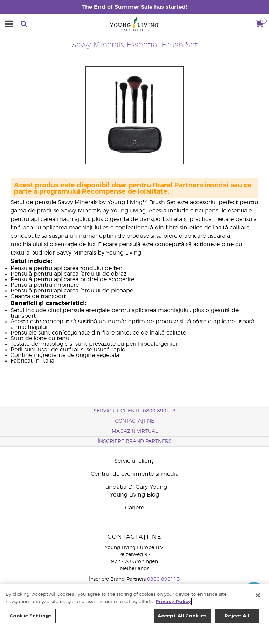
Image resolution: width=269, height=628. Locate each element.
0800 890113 (163, 579)
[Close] (257, 595)
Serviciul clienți (134, 461)
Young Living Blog (134, 495)
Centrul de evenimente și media (135, 474)
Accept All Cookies (182, 616)
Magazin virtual (135, 431)
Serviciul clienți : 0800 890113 (135, 410)
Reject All (237, 616)
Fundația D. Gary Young (134, 487)
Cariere (134, 508)
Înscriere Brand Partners (135, 441)
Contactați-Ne (134, 421)
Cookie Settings (30, 616)
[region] (134, 606)
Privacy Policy (173, 601)
